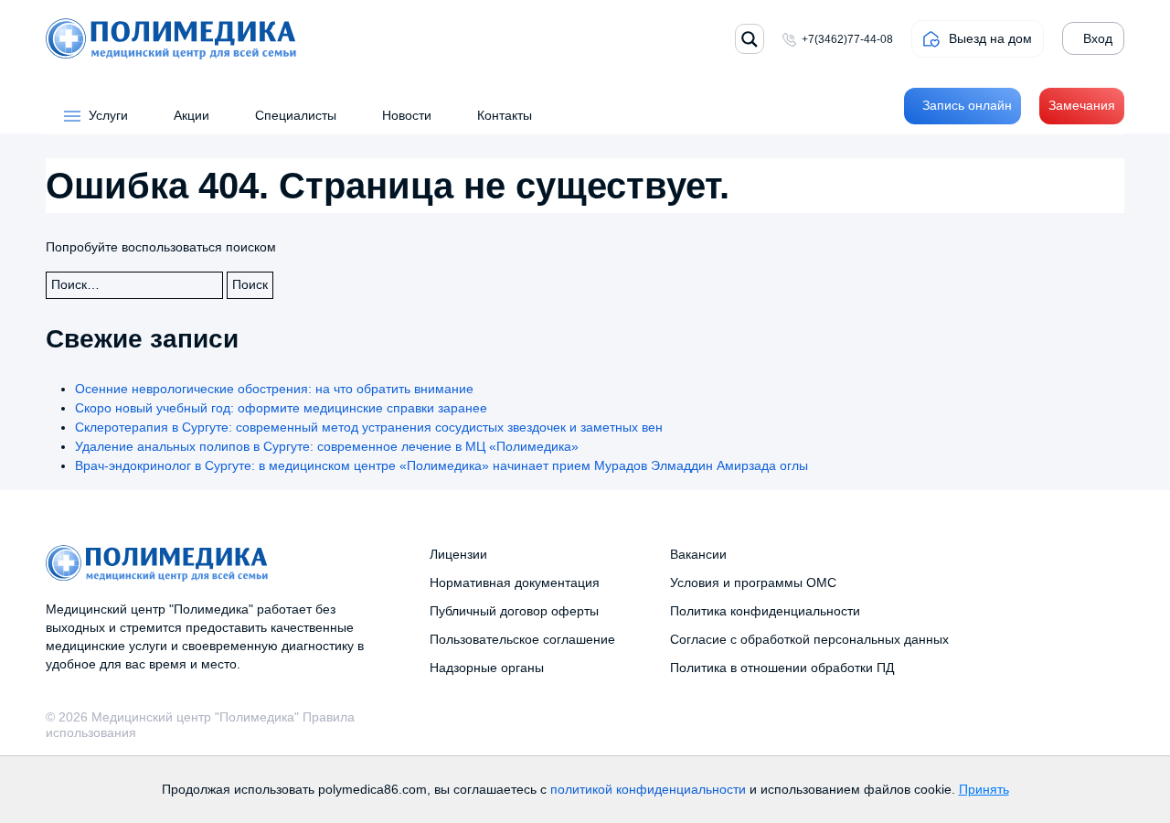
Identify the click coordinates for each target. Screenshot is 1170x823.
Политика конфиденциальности (765, 611)
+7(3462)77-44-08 (847, 39)
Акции (191, 115)
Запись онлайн (967, 105)
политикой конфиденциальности (648, 789)
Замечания (1081, 105)
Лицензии (458, 554)
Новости (406, 115)
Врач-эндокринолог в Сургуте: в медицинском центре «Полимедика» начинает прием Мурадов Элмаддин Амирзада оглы (441, 465)
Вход (1097, 38)
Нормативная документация (515, 582)
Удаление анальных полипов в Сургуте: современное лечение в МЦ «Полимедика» (327, 446)
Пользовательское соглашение (522, 639)
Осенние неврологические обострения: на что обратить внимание (274, 388)
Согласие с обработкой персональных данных (809, 639)
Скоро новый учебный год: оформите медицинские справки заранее (281, 408)
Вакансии (698, 554)
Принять (984, 789)
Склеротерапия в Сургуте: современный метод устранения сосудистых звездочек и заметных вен (369, 427)
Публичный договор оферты (514, 611)
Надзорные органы (487, 667)
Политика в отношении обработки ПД (782, 667)
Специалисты (295, 115)
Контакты (504, 115)
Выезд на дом (990, 38)
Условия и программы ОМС (753, 582)
